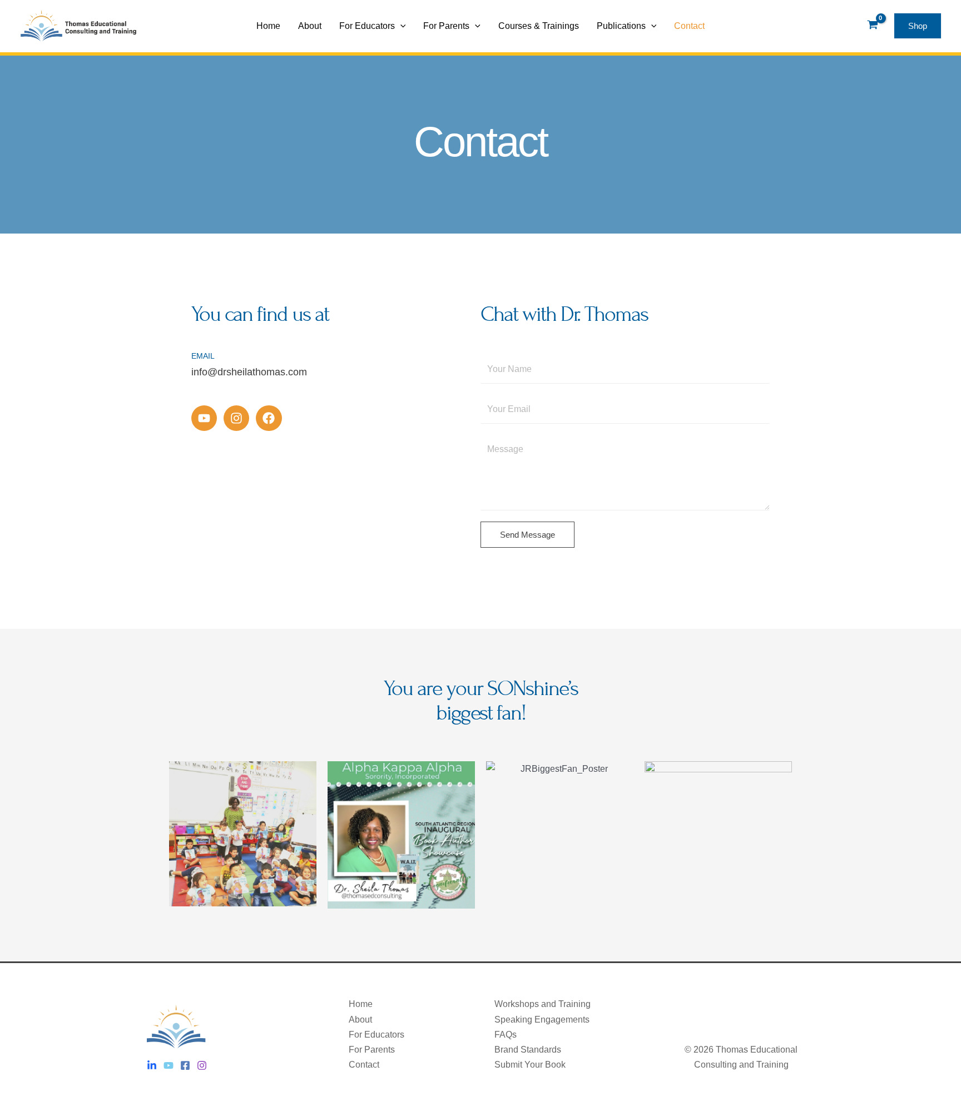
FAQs (505, 1034)
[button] (400, 26)
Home (268, 26)
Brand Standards (527, 1049)
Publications (621, 26)
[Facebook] (185, 1065)
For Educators (367, 26)
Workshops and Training (542, 1004)
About (309, 26)
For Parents (446, 26)
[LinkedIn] (152, 1065)
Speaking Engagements (542, 1019)
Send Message (527, 534)
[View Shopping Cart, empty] (872, 26)
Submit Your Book (530, 1064)
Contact (689, 26)
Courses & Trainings (538, 26)
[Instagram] (202, 1065)
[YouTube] (169, 1065)
